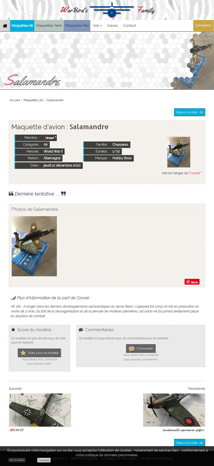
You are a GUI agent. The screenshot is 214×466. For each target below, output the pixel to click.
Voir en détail (17, 460)
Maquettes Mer (77, 25)
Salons (112, 25)
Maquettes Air (22, 25)
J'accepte (43, 460)
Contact (129, 25)
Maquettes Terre (49, 25)
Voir (96, 25)
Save (194, 282)
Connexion (203, 25)
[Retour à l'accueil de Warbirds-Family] (5, 25)
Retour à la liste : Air (189, 112)
